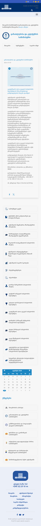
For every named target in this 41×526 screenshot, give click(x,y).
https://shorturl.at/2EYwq (25, 183)
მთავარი (7, 46)
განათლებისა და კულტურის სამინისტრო (18, 60)
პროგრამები (26, 496)
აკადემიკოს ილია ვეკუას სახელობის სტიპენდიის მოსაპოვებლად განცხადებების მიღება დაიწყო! (20, 91)
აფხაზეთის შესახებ (26, 493)
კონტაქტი (20, 505)
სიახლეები (20, 499)
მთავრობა (13, 496)
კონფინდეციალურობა (20, 508)
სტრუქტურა (20, 46)
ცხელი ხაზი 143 (20, 484)
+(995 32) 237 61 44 (20, 486)
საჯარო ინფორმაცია (20, 502)
